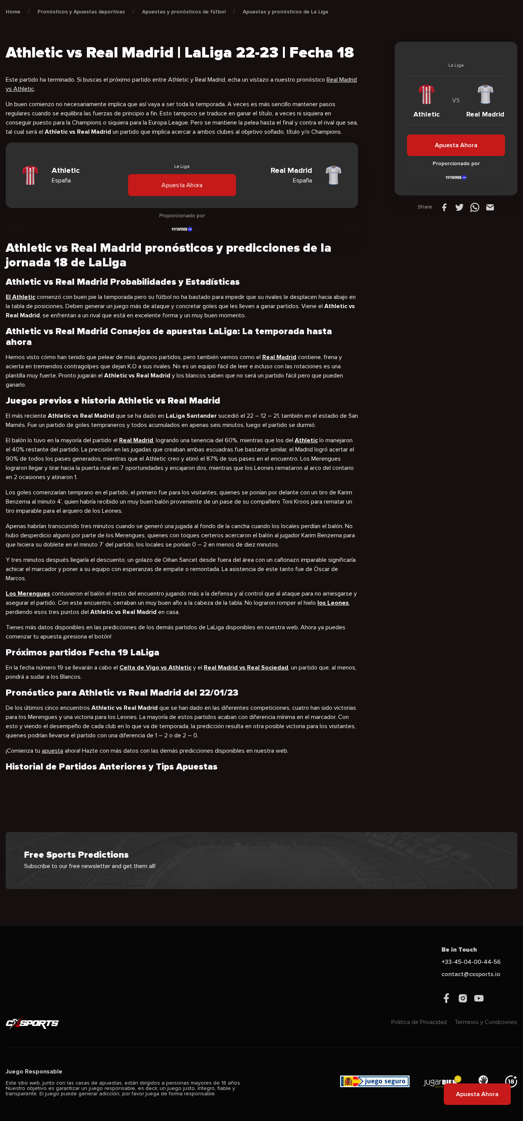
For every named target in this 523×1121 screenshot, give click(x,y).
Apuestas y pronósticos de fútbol (184, 11)
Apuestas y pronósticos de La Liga (285, 11)
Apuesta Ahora (182, 185)
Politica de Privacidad (419, 1022)
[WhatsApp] (474, 207)
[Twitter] (459, 207)
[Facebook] (444, 207)
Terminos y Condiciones (485, 1022)
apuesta (52, 751)
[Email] (490, 207)
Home (13, 11)
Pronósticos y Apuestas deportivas (81, 11)
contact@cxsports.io (470, 974)
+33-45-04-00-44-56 (471, 962)
